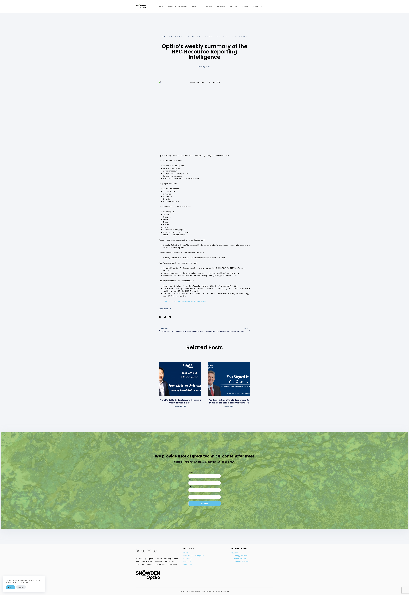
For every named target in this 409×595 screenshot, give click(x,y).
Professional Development (177, 6)
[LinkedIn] (143, 551)
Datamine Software (222, 591)
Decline (21, 587)
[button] (160, 317)
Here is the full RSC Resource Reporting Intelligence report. (182, 301)
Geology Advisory (240, 555)
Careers (245, 6)
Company (191, 494)
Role (190, 487)
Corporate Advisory (241, 561)
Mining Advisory (240, 558)
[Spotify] (155, 551)
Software (209, 6)
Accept (10, 587)
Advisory (195, 6)
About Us (233, 6)
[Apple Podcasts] (149, 551)
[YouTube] (138, 551)
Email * (190, 480)
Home (161, 6)
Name (190, 473)
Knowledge (221, 6)
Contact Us (257, 6)
